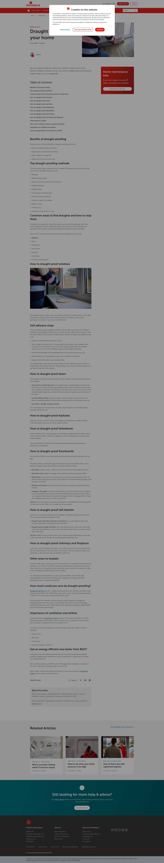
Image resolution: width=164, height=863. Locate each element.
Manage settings (65, 29)
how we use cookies (77, 22)
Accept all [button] (100, 29)
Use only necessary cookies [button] (82, 29)
